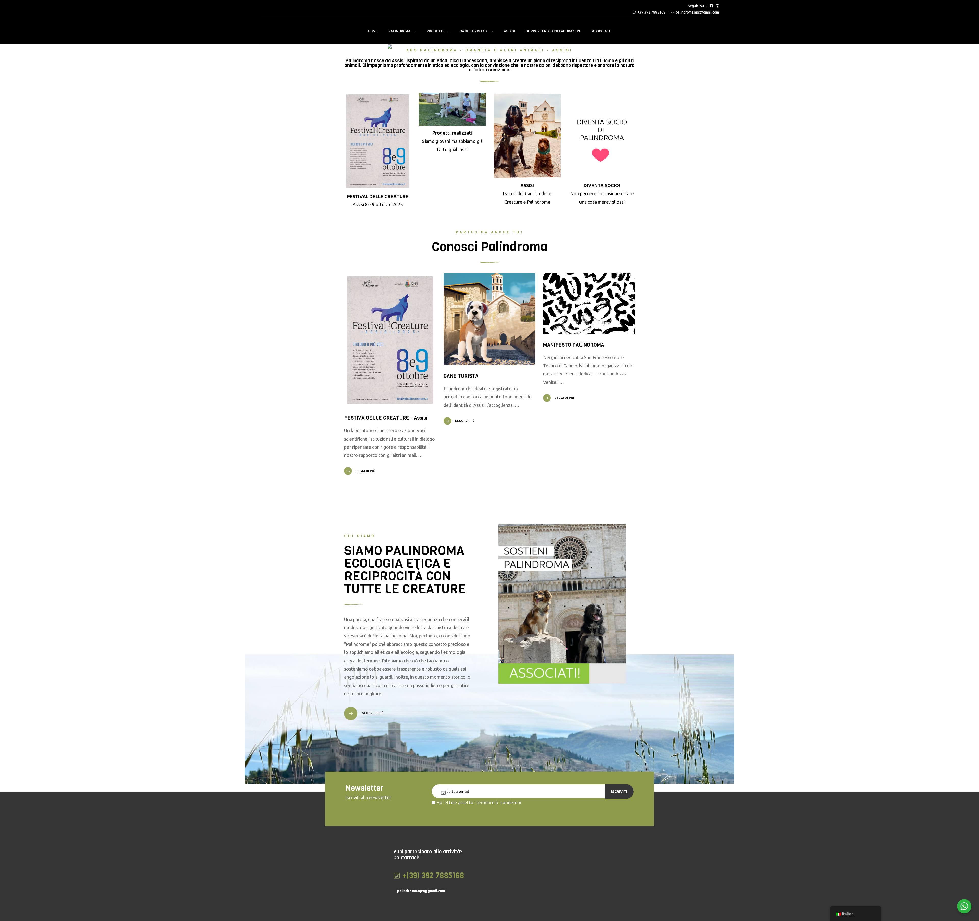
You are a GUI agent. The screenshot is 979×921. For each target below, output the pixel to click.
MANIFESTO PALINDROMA (573, 345)
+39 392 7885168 (651, 12)
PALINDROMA (399, 31)
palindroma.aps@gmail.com (697, 12)
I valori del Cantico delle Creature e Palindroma (527, 193)
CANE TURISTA (461, 376)
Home (373, 31)
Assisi (509, 31)
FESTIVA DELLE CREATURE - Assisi (385, 418)
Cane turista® (474, 31)
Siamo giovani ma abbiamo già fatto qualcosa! (452, 141)
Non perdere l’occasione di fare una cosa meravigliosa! (602, 193)
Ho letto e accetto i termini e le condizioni (478, 802)
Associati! (601, 31)
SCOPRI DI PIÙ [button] (372, 713)
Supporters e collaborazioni (553, 31)
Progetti (435, 31)
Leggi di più (365, 471)
